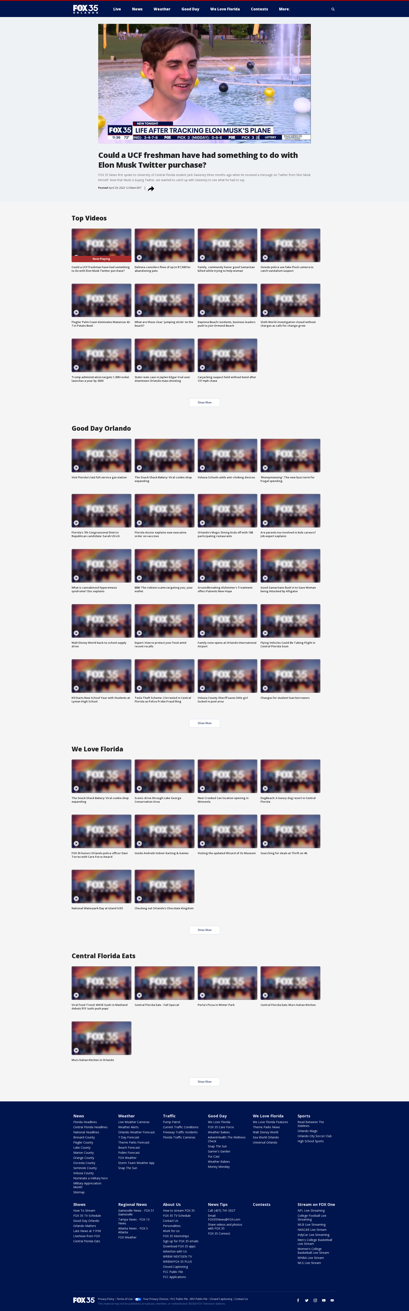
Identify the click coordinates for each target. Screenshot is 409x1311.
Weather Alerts (128, 1127)
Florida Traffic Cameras (179, 1137)
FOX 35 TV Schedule (87, 1216)
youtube (323, 1300)
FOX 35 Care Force (221, 1127)
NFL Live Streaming (311, 1210)
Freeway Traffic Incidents (180, 1132)
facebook (298, 1300)
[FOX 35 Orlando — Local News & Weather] (87, 9)
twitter (306, 1300)
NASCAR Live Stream (312, 1230)
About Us (172, 1204)
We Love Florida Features (270, 1122)
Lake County (82, 1147)
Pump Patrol (171, 1122)
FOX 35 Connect (219, 1233)
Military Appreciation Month (87, 1185)
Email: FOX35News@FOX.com (224, 1217)
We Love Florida (219, 1122)
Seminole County (85, 1168)
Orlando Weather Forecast (136, 1132)
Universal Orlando (265, 1142)
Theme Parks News (266, 1127)
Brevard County (84, 1137)
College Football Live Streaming (312, 1217)
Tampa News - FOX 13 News (134, 1221)
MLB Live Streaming (311, 1224)
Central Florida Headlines (90, 1127)
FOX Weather (127, 1158)
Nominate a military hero (90, 1178)
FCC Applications (174, 1277)
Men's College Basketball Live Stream (315, 1242)
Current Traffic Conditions (181, 1127)
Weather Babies (219, 1132)
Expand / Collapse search (333, 9)
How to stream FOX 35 (179, 1210)
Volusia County (83, 1173)
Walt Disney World (265, 1132)
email (332, 1300)
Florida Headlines (85, 1122)
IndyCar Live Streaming (313, 1235)
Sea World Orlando (266, 1137)
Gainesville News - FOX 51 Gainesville (136, 1212)
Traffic (169, 1115)
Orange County (83, 1158)
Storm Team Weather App (136, 1163)
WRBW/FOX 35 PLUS (177, 1262)
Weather (126, 1115)
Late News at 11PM (87, 1231)
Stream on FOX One (316, 1204)
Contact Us (170, 1221)
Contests (261, 1204)
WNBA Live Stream (311, 1258)
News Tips (218, 1204)
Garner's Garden (219, 1151)
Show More (205, 402)
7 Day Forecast (128, 1137)
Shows (79, 1204)
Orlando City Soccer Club (315, 1136)
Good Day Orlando (86, 1221)
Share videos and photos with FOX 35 (225, 1226)
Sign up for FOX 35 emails (181, 1241)
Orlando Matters (84, 1226)
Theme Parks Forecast (134, 1142)
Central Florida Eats (86, 1241)
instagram (315, 1300)
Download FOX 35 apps (179, 1246)
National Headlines (86, 1132)
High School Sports (311, 1141)
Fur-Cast (214, 1156)
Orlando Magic (308, 1131)
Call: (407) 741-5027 (221, 1210)
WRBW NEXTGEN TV (177, 1256)
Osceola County (84, 1163)
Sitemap (79, 1192)
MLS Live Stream (309, 1263)
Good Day (217, 1115)
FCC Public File (173, 1272)
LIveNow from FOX (86, 1236)
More (284, 9)
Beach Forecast (129, 1147)
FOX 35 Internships (176, 1236)
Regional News (132, 1204)
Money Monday (219, 1167)
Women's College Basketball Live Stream (313, 1251)
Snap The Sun (127, 1168)
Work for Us (171, 1231)
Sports (304, 1115)
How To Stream (84, 1210)
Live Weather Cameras (134, 1122)
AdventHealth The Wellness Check (227, 1139)
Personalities (172, 1226)
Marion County (83, 1153)
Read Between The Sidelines (311, 1124)
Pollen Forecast (129, 1153)
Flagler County (83, 1142)
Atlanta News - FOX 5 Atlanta (133, 1230)
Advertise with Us (175, 1251)
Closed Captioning (175, 1267)
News (78, 1115)
